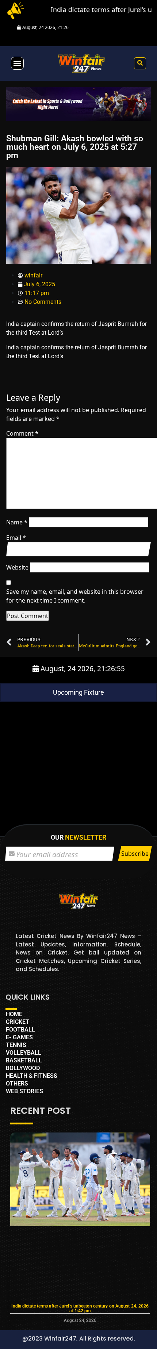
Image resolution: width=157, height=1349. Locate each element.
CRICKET (17, 1021)
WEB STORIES (24, 1091)
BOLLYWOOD (23, 1068)
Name (16, 522)
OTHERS (17, 1083)
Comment (22, 433)
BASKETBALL (24, 1060)
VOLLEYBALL (23, 1052)
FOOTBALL (20, 1029)
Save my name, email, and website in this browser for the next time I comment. (74, 596)
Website (17, 567)
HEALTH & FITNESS (31, 1075)
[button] (17, 63)
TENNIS (16, 1044)
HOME (14, 1014)
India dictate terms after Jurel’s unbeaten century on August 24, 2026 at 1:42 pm (80, 1308)
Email (16, 538)
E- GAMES (19, 1037)
